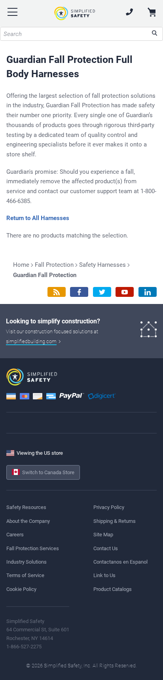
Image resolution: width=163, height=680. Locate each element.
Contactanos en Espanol (120, 562)
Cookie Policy (21, 589)
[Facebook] (79, 292)
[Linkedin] (147, 292)
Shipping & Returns (114, 521)
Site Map (103, 535)
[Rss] (56, 292)
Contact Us (105, 548)
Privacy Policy (108, 507)
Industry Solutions (26, 562)
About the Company (28, 521)
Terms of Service (25, 575)
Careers (15, 535)
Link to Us (104, 575)
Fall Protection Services (32, 548)
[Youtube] (125, 292)
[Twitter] (102, 292)
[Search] (154, 34)
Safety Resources (26, 507)
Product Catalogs (112, 589)
